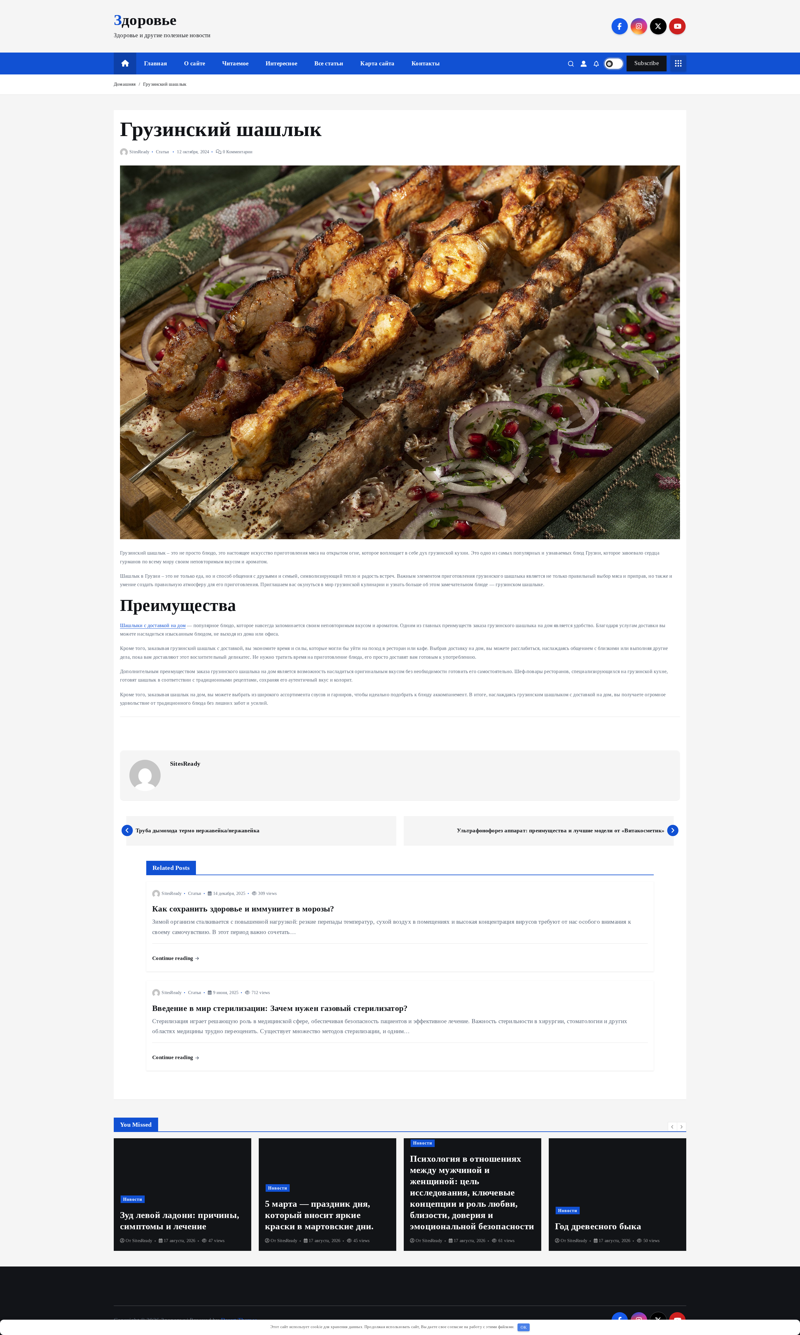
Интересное (281, 63)
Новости (132, 1187)
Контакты (426, 63)
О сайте (194, 63)
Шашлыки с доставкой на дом (153, 625)
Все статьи (328, 63)
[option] (182, 1194)
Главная (155, 63)
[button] (672, 1126)
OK (524, 1327)
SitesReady (139, 152)
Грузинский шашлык (164, 84)
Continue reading (173, 958)
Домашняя (125, 84)
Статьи (162, 152)
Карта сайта (377, 63)
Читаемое (235, 63)
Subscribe (646, 63)
